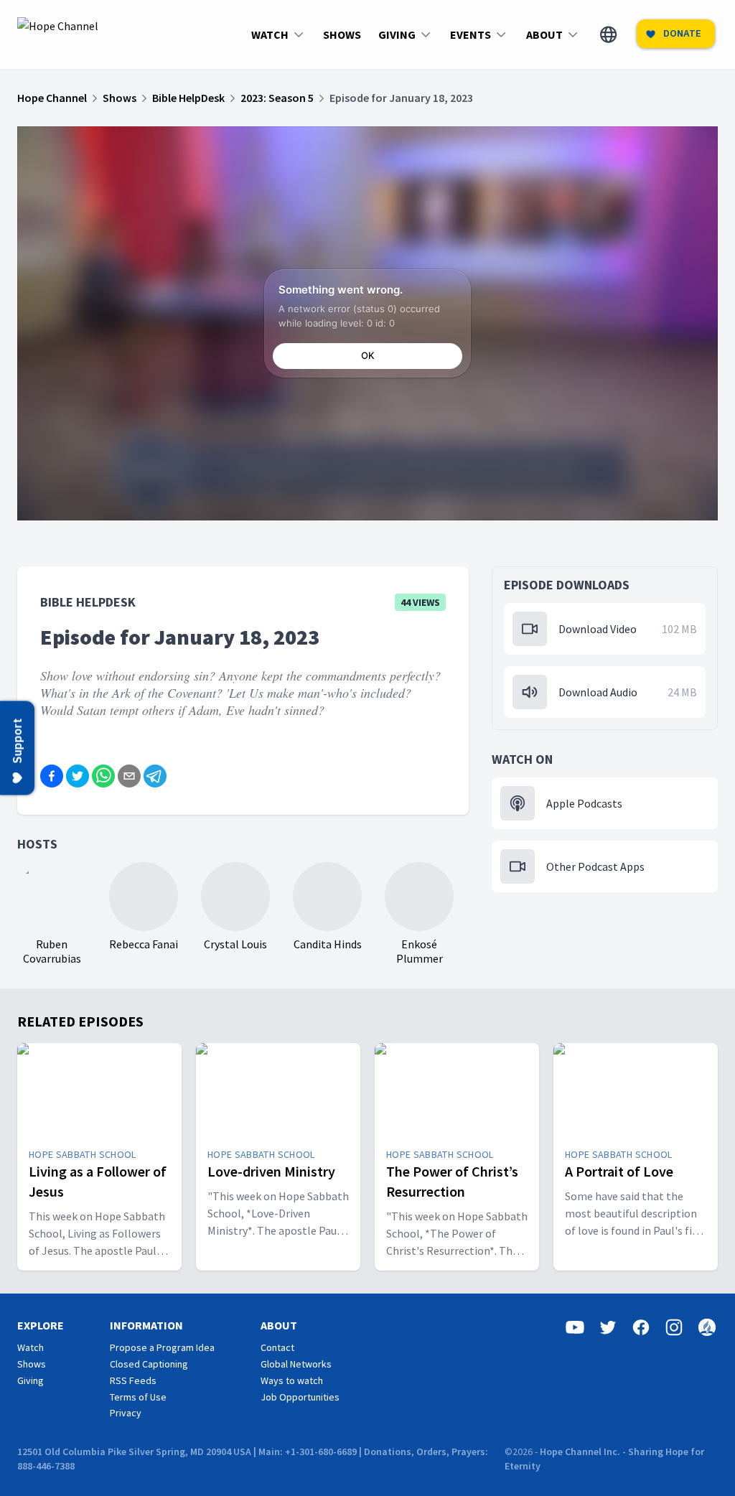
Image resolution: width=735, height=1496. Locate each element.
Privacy (125, 1412)
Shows (31, 1363)
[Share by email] (129, 776)
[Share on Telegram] (155, 776)
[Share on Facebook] (51, 776)
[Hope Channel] (57, 34)
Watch (30, 1347)
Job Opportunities (300, 1396)
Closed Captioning (149, 1363)
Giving (30, 1380)
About (279, 1325)
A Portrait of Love (619, 1171)
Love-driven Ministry (271, 1171)
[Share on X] (77, 776)
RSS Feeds (133, 1380)
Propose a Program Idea (162, 1347)
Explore (40, 1325)
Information (146, 1325)
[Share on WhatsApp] (103, 776)
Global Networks (296, 1363)
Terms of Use (138, 1396)
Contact (277, 1347)
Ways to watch (292, 1380)
